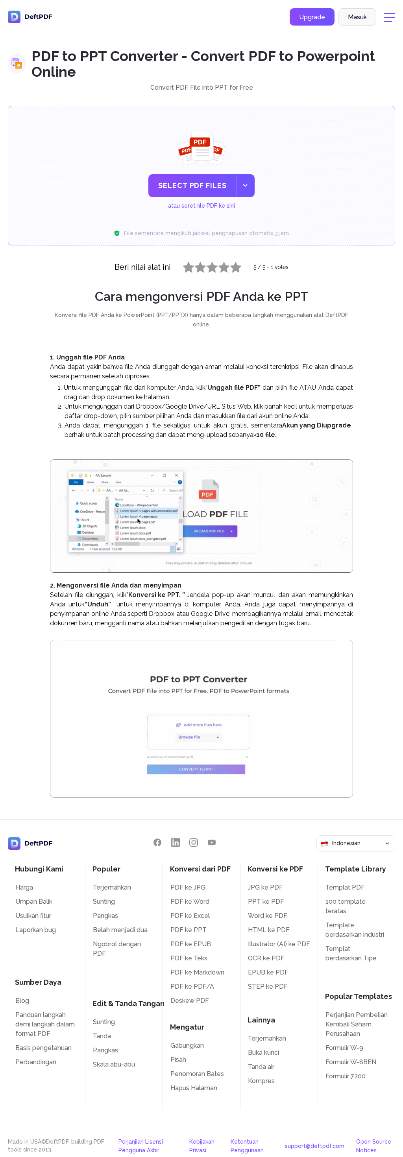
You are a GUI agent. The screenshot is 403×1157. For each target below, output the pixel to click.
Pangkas (105, 915)
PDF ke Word (189, 901)
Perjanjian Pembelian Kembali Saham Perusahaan (356, 1024)
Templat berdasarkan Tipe (351, 953)
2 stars (195, 265)
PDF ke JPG (187, 887)
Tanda (102, 1036)
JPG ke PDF (265, 887)
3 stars (207, 265)
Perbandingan (35, 1062)
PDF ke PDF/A (192, 986)
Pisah (178, 1059)
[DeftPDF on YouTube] (212, 842)
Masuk (357, 17)
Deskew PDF (189, 1000)
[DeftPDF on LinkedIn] (175, 842)
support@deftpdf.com (314, 1146)
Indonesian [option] (346, 843)
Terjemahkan (112, 887)
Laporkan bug (35, 930)
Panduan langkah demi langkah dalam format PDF (45, 1024)
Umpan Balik (33, 901)
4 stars (219, 265)
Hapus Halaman (193, 1088)
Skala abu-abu (114, 1064)
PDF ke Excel (190, 915)
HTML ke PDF (269, 930)
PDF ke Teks (188, 958)
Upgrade (312, 17)
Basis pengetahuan (43, 1048)
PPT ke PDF (266, 901)
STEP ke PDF (268, 986)
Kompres (261, 1081)
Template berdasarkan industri (354, 929)
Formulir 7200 (345, 1076)
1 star (184, 265)
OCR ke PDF (266, 958)
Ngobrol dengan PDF (117, 948)
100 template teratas (345, 906)
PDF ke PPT (188, 930)
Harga (24, 887)
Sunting (104, 901)
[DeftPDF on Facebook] (157, 842)
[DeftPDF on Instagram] (194, 842)
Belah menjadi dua (120, 930)
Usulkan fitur (33, 915)
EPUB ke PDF (268, 972)
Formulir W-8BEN (350, 1062)
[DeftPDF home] (30, 17)
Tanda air (261, 1066)
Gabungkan (187, 1045)
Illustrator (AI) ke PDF (279, 944)
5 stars (231, 265)
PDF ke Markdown (197, 972)
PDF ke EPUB (190, 944)
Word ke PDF (267, 915)
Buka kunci (263, 1052)
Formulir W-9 (344, 1048)
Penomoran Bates (197, 1074)
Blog (22, 1000)
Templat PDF (345, 887)
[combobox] (355, 843)
